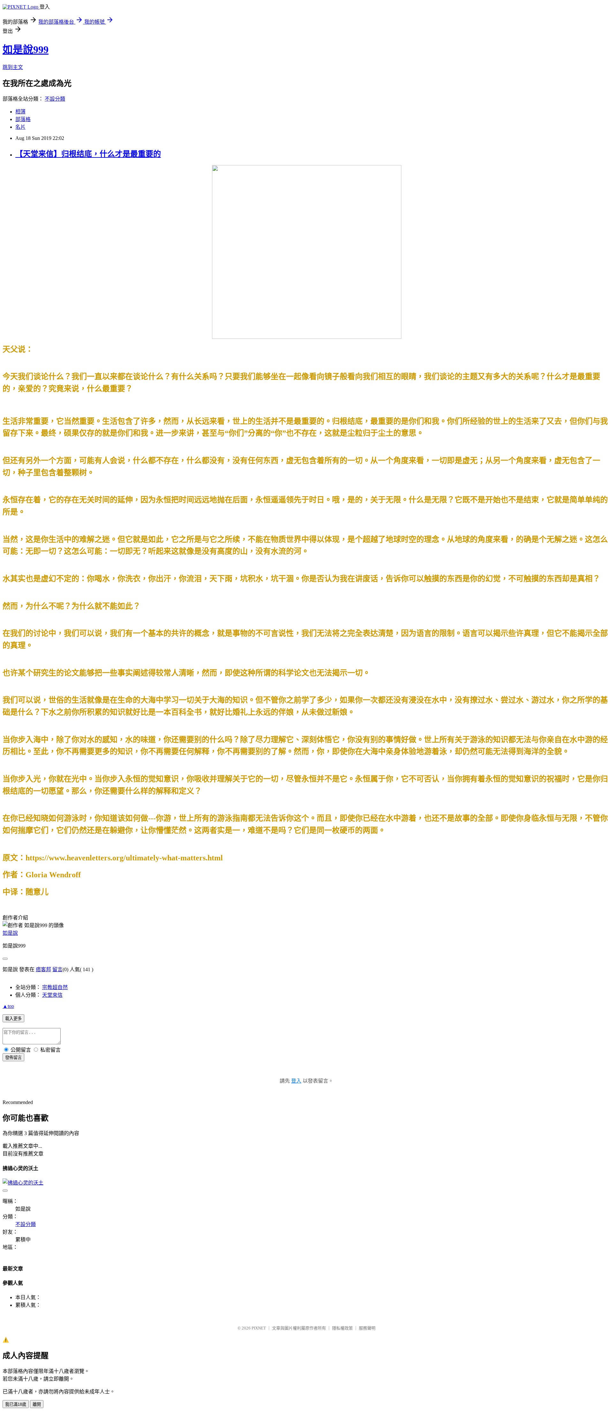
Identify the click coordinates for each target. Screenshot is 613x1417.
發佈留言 (13, 1057)
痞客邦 (43, 969)
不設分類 (55, 99)
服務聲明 (367, 1328)
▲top (8, 1006)
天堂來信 (52, 995)
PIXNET (259, 1328)
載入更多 (13, 1018)
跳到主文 (13, 67)
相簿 (20, 111)
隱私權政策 (342, 1328)
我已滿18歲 (15, 1404)
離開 (37, 1404)
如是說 (10, 933)
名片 (20, 127)
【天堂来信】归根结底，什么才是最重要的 (88, 154)
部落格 (23, 119)
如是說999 (26, 49)
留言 (57, 969)
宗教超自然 (55, 987)
